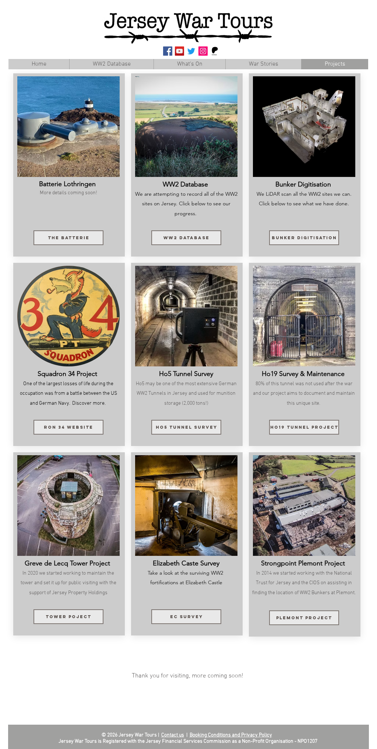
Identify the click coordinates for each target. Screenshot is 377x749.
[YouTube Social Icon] (179, 51)
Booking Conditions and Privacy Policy (231, 735)
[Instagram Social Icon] (203, 51)
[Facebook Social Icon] (167, 51)
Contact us (172, 735)
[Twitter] (191, 51)
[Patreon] (214, 51)
